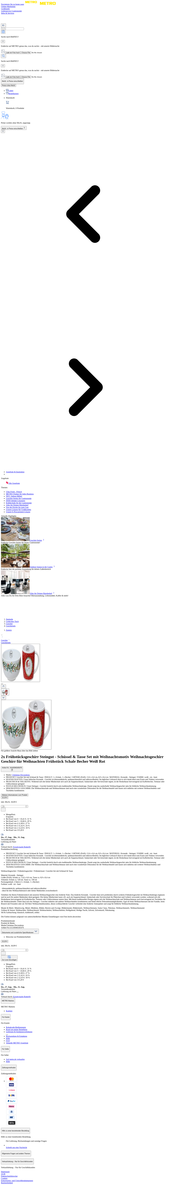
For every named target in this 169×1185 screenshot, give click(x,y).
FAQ (8, 1041)
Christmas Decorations (21, 775)
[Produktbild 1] (5, 692)
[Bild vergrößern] (26, 725)
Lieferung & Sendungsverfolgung (19, 1032)
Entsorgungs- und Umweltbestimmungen (17, 1181)
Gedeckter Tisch (12, 621)
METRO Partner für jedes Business (20, 494)
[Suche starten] (3, 56)
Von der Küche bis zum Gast (17, 507)
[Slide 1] (2, 683)
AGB (3, 1174)
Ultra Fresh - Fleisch (14, 492)
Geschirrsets (10, 626)
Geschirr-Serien (36, 540)
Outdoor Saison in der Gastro (41, 567)
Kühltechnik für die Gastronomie (19, 503)
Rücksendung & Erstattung (16, 1036)
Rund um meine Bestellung (16, 1029)
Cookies (4, 1178)
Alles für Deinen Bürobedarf (17, 505)
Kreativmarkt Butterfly (22, 847)
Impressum (5, 1172)
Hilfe (8, 1038)
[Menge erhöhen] (27, 806)
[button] (84, 636)
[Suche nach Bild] (3, 32)
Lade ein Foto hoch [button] (13, 53)
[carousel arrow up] (3, 686)
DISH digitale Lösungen (15, 501)
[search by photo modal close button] (3, 41)
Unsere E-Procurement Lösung (18, 512)
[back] (3, 25)
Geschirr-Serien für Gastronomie (18, 498)
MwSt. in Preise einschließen (12, 128)
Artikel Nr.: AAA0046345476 (12, 768)
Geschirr (9, 624)
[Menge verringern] (2, 806)
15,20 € (4, 798)
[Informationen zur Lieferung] (18, 992)
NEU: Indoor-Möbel (14, 496)
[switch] (8, 85)
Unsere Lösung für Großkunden (18, 510)
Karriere (9, 1011)
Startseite (9, 619)
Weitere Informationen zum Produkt (14, 795)
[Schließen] (3, 131)
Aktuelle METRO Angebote (17, 1043)
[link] (87, 103)
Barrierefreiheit (7, 1183)
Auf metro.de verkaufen (15, 1059)
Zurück (9, 630)
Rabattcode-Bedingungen (16, 1027)
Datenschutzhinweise (9, 1176)
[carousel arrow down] (3, 698)
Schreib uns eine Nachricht (16, 1147)
